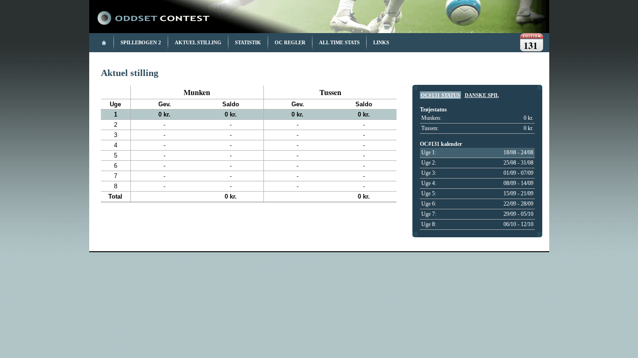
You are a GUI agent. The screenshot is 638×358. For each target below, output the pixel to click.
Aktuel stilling (198, 42)
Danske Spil (482, 95)
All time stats (339, 42)
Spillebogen (139, 42)
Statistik (248, 42)
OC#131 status (440, 95)
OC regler (290, 42)
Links (381, 42)
